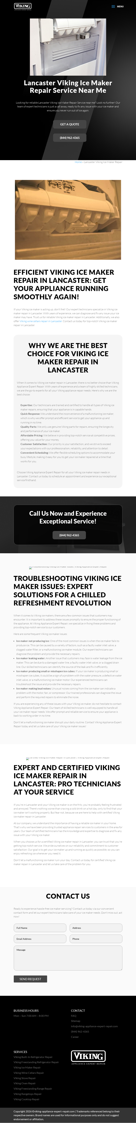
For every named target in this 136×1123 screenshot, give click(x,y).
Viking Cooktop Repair (26, 1099)
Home (78, 162)
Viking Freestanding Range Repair (33, 1088)
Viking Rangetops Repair (28, 1093)
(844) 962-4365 (70, 138)
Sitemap (75, 1020)
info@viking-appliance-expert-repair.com (94, 1026)
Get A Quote (69, 124)
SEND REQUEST (30, 979)
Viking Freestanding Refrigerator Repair (36, 1062)
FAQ (73, 1015)
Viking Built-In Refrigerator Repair (33, 1056)
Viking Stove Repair (25, 1078)
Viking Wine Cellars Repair (29, 1072)
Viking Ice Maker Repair (27, 1067)
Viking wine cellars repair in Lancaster (41, 321)
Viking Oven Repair (25, 1083)
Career (75, 1036)
